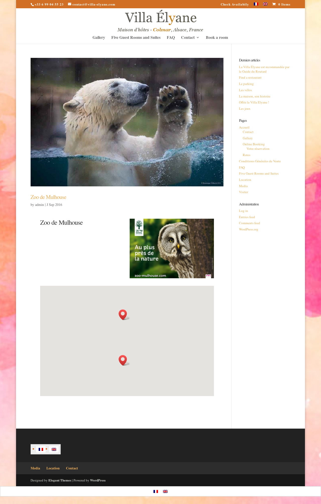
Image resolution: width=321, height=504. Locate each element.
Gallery (99, 38)
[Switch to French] (256, 5)
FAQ (171, 38)
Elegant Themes (59, 480)
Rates (246, 155)
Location (245, 179)
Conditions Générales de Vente (260, 161)
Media (243, 186)
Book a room (217, 38)
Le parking (246, 83)
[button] (124, 314)
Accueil (244, 127)
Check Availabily (235, 5)
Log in (243, 210)
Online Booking (254, 144)
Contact (188, 38)
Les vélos (245, 90)
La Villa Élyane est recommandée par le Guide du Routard (264, 69)
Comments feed (249, 223)
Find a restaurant (250, 77)
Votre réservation (258, 148)
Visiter (243, 192)
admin (39, 204)
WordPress (98, 480)
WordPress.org (248, 229)
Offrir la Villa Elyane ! (254, 102)
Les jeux (245, 108)
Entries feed (247, 217)
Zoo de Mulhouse (48, 196)
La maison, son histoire (254, 96)
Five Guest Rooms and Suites (135, 38)
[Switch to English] (54, 449)
